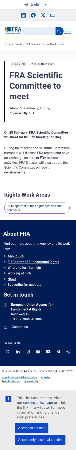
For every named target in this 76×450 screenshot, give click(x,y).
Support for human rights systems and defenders (34, 208)
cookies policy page (38, 402)
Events (18, 44)
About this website (12, 377)
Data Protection (11, 381)
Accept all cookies (31, 428)
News (12, 279)
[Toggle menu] (68, 31)
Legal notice (30, 377)
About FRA (16, 256)
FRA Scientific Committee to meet (45, 44)
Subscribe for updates (24, 285)
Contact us (20, 327)
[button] (23, 15)
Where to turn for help (24, 268)
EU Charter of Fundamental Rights (33, 262)
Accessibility (31, 381)
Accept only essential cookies (40, 440)
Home (7, 44)
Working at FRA (19, 273)
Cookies (45, 377)
